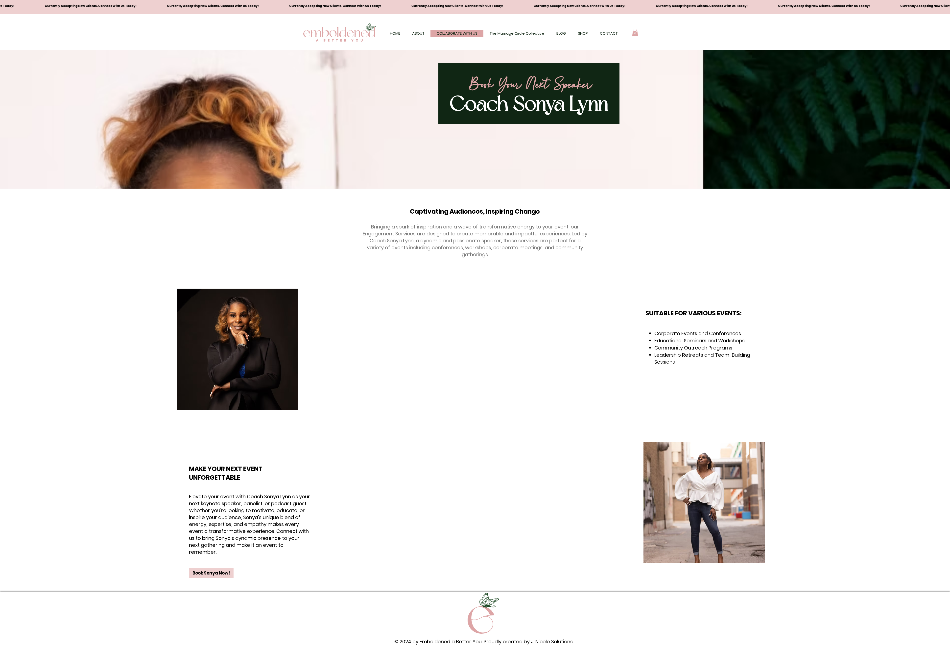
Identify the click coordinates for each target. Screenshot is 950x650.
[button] (635, 32)
